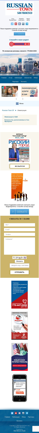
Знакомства (28, 77)
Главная (4, 77)
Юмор (36, 77)
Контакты (24, 81)
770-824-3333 (32, 51)
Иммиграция (22, 110)
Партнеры (15, 81)
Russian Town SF (8, 110)
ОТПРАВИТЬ (19, 272)
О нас (10, 77)
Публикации (18, 77)
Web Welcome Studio (19, 431)
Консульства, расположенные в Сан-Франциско (17, 120)
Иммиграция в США (11, 117)
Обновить (19, 261)
